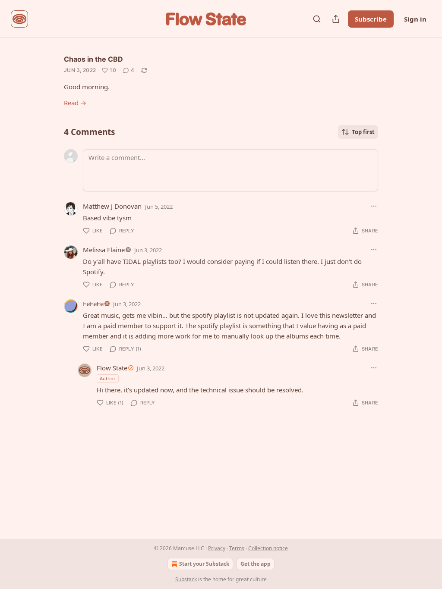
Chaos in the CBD (93, 59)
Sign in (415, 19)
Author (108, 378)
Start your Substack (204, 563)
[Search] (316, 19)
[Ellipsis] (374, 206)
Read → (75, 102)
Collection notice (268, 548)
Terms (236, 548)
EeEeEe (93, 303)
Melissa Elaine (104, 249)
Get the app (255, 563)
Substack (186, 579)
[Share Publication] (335, 19)
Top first (363, 132)
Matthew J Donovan (112, 206)
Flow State (112, 367)
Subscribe (371, 19)
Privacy (216, 548)
